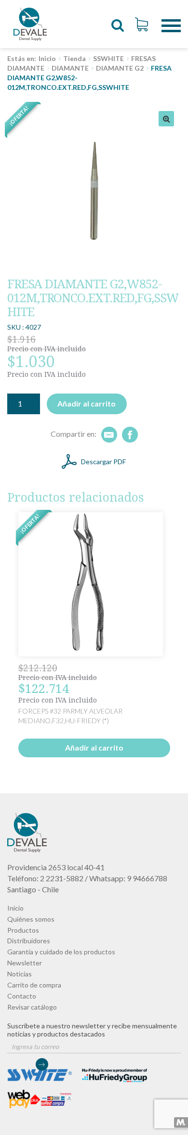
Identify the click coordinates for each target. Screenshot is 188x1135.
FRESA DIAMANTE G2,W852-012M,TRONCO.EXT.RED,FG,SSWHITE (30, 24)
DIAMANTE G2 (120, 68)
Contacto (21, 996)
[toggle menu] (171, 18)
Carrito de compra (34, 985)
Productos (23, 930)
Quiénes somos (30, 919)
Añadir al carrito (86, 403)
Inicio (47, 58)
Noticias (19, 974)
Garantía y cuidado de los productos (61, 952)
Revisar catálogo (32, 1007)
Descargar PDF (103, 461)
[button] (166, 118)
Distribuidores (28, 941)
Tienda (74, 58)
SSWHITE (108, 58)
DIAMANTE (70, 68)
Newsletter (24, 963)
